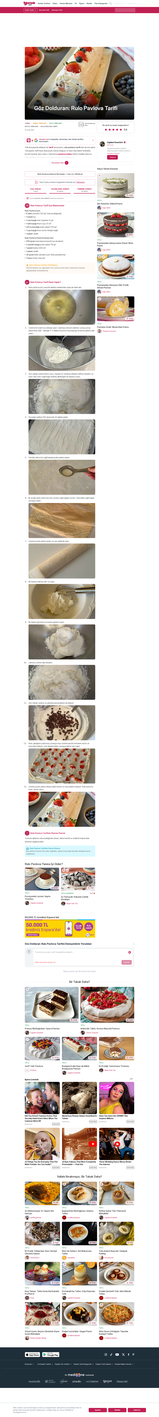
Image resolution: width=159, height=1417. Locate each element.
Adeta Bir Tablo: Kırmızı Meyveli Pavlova (100, 1028)
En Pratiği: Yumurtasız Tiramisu (114, 1066)
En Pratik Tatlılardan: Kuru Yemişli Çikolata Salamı (41, 1252)
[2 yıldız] (109, 129)
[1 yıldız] (106, 129)
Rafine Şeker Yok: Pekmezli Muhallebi (112, 1212)
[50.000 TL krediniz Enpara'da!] (60, 928)
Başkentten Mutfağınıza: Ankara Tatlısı (77, 1212)
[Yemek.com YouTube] (117, 1354)
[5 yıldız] (120, 129)
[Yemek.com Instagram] (106, 1354)
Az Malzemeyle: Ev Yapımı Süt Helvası (39, 1212)
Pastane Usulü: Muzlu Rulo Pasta (113, 327)
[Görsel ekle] (130, 952)
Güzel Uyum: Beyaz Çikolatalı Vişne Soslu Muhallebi (42, 1332)
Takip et (112, 157)
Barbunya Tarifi (57, 10)
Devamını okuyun (113, 153)
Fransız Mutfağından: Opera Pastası (42, 1028)
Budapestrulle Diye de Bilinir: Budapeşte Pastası (76, 1067)
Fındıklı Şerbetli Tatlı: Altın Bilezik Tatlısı (115, 1292)
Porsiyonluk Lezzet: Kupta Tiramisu (37, 897)
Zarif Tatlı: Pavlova (34, 1066)
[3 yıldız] (113, 129)
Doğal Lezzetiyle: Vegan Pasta (77, 1331)
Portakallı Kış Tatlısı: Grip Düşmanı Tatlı (78, 1292)
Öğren (81, 3)
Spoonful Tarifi (44, 10)
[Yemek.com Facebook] (128, 1354)
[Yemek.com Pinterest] (133, 1354)
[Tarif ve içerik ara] (110, 3)
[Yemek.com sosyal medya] (76, 1375)
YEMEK (27, 123)
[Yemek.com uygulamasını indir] (32, 1354)
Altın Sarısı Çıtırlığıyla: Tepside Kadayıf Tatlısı (113, 1332)
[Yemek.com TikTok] (111, 1354)
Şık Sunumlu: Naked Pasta (109, 203)
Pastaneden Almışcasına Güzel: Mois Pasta (115, 244)
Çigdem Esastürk (115, 142)
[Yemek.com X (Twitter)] (123, 1354)
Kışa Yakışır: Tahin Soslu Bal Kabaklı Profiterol (42, 1292)
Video (55, 3)
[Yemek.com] (29, 3)
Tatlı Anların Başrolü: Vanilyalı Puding (113, 1252)
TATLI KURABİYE (67, 893)
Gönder (127, 962)
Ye (76, 3)
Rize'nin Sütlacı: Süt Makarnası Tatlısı (77, 1252)
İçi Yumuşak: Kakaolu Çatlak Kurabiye (74, 898)
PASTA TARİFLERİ (31, 126)
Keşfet (89, 3)
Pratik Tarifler (29, 10)
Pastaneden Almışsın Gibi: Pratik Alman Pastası (113, 286)
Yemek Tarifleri (44, 3)
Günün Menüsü (66, 3)
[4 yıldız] (117, 129)
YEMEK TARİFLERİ (39, 123)
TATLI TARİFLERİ (55, 123)
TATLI (27, 893)
